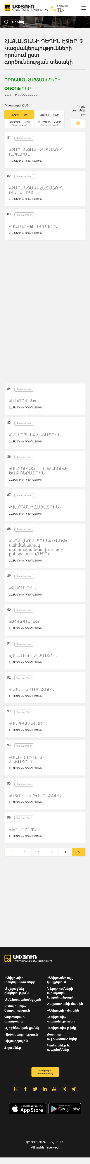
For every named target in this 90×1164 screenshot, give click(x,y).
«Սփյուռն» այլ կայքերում (60, 979)
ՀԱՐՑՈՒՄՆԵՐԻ (49, 123)
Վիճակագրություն (21, 1034)
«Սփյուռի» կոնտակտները (45, 1072)
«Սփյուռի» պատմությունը (61, 1019)
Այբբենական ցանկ (21, 1028)
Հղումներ (12, 1047)
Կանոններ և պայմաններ (58, 1047)
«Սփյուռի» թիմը (61, 1028)
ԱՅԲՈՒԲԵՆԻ (49, 115)
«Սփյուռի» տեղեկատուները (19, 979)
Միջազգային (16, 1041)
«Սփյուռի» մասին (63, 1010)
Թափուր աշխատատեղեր (62, 1036)
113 (60, 9)
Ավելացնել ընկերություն (16, 990)
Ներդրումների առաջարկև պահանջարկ (60, 992)
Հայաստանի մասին (65, 1004)
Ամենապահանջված (22, 999)
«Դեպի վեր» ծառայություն (17, 1008)
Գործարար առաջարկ (14, 1019)
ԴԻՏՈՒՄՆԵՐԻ (19, 123)
